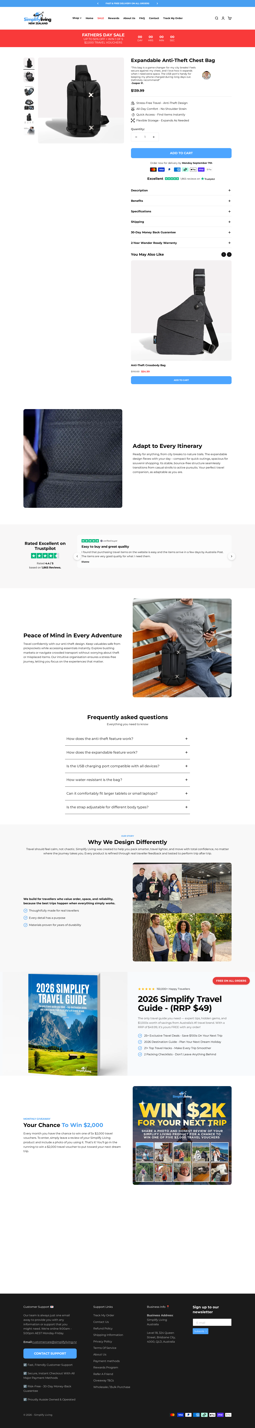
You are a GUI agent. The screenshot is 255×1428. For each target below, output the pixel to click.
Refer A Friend (103, 1374)
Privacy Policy (102, 1341)
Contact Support (50, 1353)
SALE (100, 18)
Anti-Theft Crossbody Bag (148, 365)
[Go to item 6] (29, 133)
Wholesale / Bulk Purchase (111, 1387)
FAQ (142, 18)
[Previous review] (77, 556)
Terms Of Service (104, 1348)
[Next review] (231, 556)
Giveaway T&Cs (103, 1380)
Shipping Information (108, 1335)
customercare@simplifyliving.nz (54, 1342)
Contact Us (101, 1322)
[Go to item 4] (29, 105)
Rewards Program (105, 1367)
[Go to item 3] (29, 91)
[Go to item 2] (29, 77)
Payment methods (106, 1361)
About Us (129, 18)
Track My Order (173, 18)
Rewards (113, 18)
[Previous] (97, 3)
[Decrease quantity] (136, 137)
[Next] (157, 3)
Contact (154, 18)
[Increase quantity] (154, 137)
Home (89, 18)
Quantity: (138, 129)
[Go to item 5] (29, 119)
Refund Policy (103, 1328)
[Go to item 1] (29, 64)
